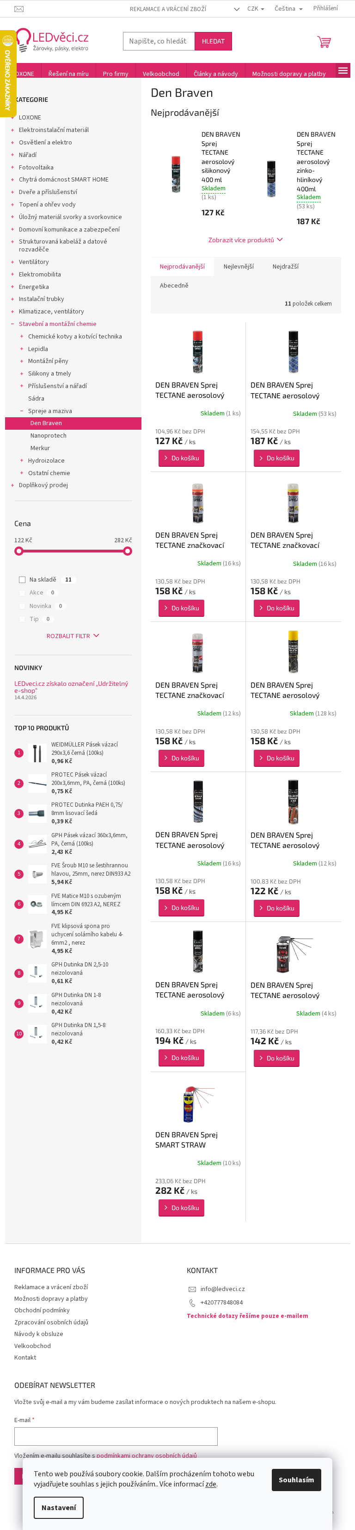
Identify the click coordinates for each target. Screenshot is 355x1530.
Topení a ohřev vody (47, 204)
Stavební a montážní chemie (58, 324)
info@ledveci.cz (223, 1289)
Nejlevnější (239, 266)
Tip (39, 619)
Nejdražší (286, 266)
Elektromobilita (40, 274)
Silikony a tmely (49, 373)
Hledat (213, 41)
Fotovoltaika (36, 167)
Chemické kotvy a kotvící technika (75, 336)
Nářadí (28, 155)
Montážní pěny (48, 361)
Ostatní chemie (49, 473)
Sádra (36, 398)
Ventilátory (34, 262)
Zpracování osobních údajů (51, 1322)
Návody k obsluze (38, 1334)
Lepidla (38, 349)
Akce (42, 592)
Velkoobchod (32, 1346)
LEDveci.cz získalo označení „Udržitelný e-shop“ (71, 687)
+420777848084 (222, 1302)
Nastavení (59, 1508)
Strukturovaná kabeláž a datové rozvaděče (63, 245)
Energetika (34, 287)
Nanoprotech (49, 435)
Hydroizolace (46, 460)
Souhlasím (296, 1480)
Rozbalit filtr (68, 636)
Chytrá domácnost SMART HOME (64, 179)
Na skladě (51, 579)
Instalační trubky (41, 299)
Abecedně (174, 285)
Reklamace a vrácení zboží (168, 9)
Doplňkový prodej (43, 485)
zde (210, 1484)
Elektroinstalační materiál (54, 130)
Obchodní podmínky (42, 1310)
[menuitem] (23, 74)
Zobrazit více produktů (241, 240)
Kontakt (25, 1357)
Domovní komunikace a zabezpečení (69, 229)
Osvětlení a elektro (45, 142)
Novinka (46, 606)
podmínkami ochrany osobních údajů (147, 1456)
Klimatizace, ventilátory (51, 311)
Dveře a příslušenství (48, 192)
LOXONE (30, 117)
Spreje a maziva (50, 411)
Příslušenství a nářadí (57, 386)
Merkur (40, 448)
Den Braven (46, 423)
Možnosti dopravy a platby (51, 1299)
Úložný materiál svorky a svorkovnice (70, 217)
